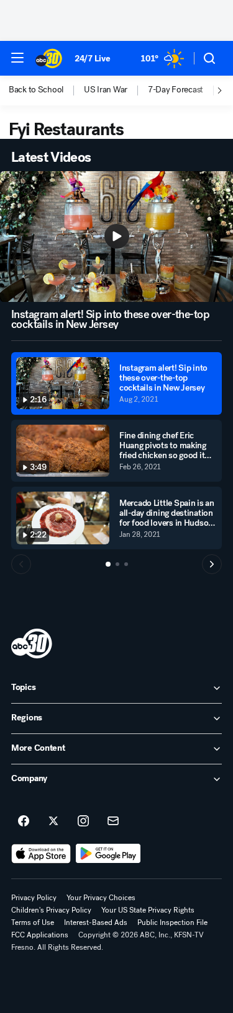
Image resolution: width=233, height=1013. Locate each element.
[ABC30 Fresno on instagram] (83, 821)
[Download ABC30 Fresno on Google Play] (108, 854)
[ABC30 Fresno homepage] (48, 58)
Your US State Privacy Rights (147, 910)
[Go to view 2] (117, 564)
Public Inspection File (172, 922)
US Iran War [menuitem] (105, 90)
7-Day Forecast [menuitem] (175, 90)
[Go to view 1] (108, 564)
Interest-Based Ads (95, 922)
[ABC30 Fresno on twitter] (53, 821)
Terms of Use (32, 922)
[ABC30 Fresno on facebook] (23, 821)
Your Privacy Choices (100, 897)
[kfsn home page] (31, 643)
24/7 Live (92, 58)
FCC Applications (39, 935)
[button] (17, 57)
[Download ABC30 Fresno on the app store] (41, 854)
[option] (46, 90)
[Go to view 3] (126, 564)
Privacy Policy (34, 897)
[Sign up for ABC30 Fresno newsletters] (113, 821)
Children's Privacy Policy (51, 910)
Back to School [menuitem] (36, 90)
